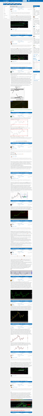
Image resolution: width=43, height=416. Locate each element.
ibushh (13, 385)
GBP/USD (34, 76)
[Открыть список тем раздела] (9, 7)
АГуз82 (13, 327)
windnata (13, 224)
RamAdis (13, 71)
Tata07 (12, 9)
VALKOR (13, 252)
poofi (12, 280)
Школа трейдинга (5, 18)
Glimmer (13, 176)
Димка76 (13, 304)
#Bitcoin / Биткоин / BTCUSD (36, 79)
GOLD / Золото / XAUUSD (12, 2)
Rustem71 (13, 116)
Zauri (12, 204)
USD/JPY (34, 77)
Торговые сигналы (5, 15)
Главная (5, 2)
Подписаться (29, 42)
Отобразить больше (36, 80)
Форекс (4, 7)
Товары (7, 2)
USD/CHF (34, 78)
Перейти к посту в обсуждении (16, 35)
